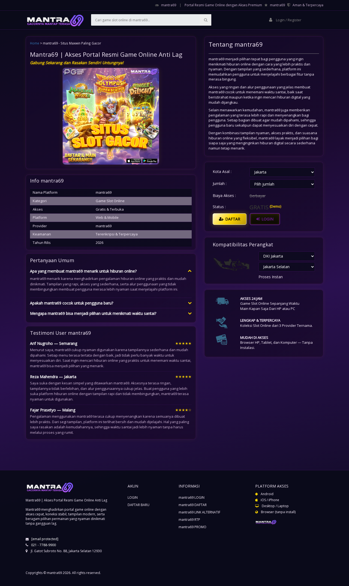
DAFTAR (232, 219)
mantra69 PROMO (192, 527)
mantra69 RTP (189, 519)
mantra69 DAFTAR (193, 505)
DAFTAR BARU (138, 505)
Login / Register (288, 19)
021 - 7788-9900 (43, 545)
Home (34, 43)
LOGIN (266, 219)
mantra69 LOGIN (191, 497)
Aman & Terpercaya (308, 5)
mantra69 (168, 5)
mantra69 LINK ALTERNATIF (199, 512)
